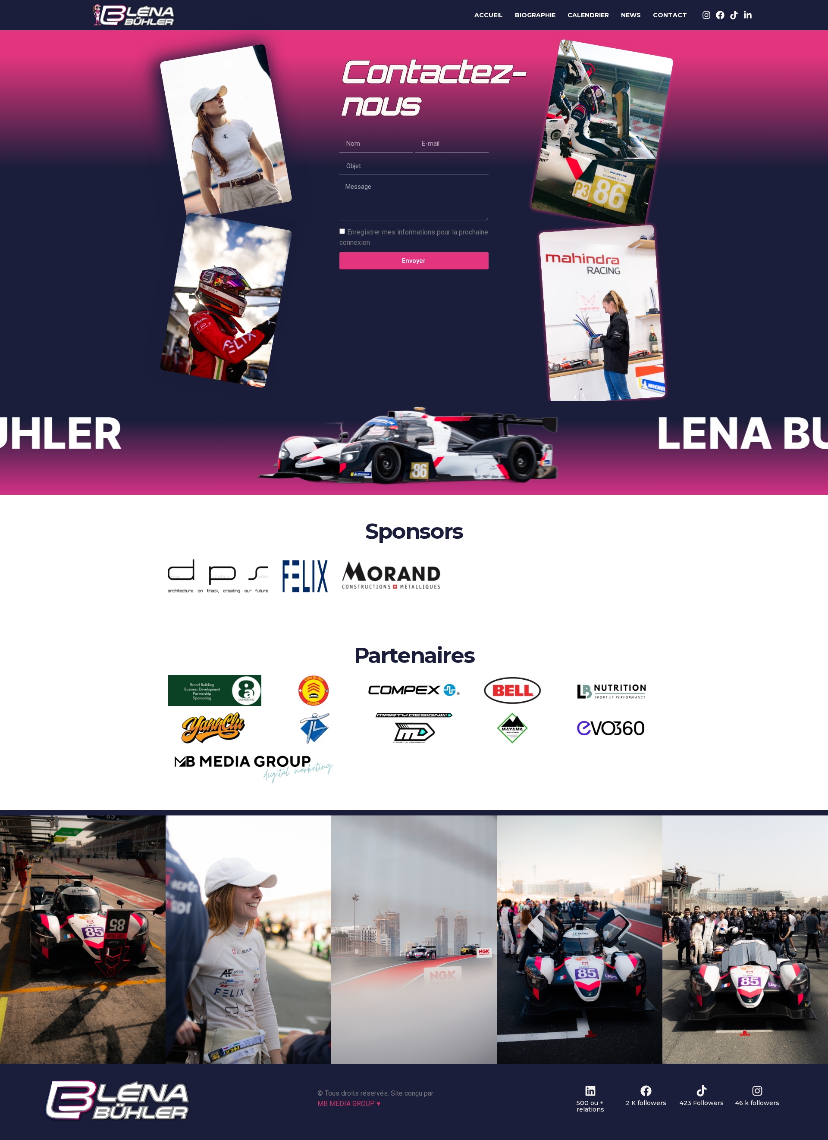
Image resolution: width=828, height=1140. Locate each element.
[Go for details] (83, 939)
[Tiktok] (734, 15)
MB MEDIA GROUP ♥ (349, 1103)
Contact (670, 15)
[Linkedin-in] (748, 15)
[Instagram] (706, 15)
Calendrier (588, 15)
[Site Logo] (117, 1119)
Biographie (535, 15)
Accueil (488, 15)
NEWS (631, 15)
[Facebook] (720, 15)
